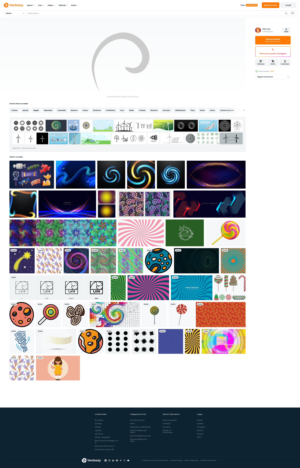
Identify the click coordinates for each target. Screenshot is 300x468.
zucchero (166, 110)
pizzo (192, 110)
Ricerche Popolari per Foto (140, 436)
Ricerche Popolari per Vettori (138, 431)
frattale (142, 110)
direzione (97, 110)
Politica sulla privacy (191, 460)
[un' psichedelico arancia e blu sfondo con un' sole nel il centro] (233, 260)
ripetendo (48, 110)
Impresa (98, 430)
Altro (199, 437)
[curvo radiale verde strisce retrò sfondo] (118, 287)
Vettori (30, 5)
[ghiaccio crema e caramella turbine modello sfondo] (141, 233)
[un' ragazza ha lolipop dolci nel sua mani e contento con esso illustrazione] (58, 368)
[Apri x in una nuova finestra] (124, 460)
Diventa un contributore (167, 431)
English (200, 420)
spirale (25, 110)
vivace (85, 110)
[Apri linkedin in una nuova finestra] (113, 460)
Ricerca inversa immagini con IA (106, 441)
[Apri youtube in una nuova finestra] (128, 460)
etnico (212, 110)
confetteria (110, 110)
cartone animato (227, 110)
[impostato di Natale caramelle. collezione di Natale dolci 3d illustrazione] (230, 287)
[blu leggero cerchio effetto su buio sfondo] (111, 175)
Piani (243, 5)
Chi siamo (166, 427)
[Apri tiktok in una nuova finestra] (121, 460)
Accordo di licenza (137, 420)
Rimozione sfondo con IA (104, 446)
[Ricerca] (286, 13)
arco (122, 110)
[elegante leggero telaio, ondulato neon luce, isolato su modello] (23, 204)
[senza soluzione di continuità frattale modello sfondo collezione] (62, 233)
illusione (154, 110)
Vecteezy (98, 423)
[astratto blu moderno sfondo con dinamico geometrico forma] (209, 204)
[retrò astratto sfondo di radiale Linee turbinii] (148, 287)
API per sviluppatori (103, 437)
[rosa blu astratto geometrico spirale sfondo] (76, 260)
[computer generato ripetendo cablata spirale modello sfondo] (103, 260)
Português (201, 427)
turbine (14, 110)
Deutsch (200, 430)
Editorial (62, 5)
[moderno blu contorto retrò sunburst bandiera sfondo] (191, 287)
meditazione (180, 110)
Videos (50, 5)
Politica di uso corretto (208, 460)
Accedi (288, 5)
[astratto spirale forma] (117, 341)
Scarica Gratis (273, 40)
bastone (74, 110)
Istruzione (99, 434)
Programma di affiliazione (140, 427)
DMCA (132, 423)
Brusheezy (99, 420)
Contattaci (167, 423)
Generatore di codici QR (104, 449)
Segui (286, 32)
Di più (73, 5)
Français (200, 434)
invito (202, 110)
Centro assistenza (170, 420)
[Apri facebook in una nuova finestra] (106, 460)
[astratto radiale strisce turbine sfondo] (192, 341)
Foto (40, 5)
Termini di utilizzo (176, 460)
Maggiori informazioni (265, 77)
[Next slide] (242, 110)
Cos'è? (272, 71)
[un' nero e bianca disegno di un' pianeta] (158, 260)
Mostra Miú (231, 138)
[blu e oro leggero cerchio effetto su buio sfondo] (141, 175)
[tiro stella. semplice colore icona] (22, 260)
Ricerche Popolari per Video (138, 440)
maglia (36, 110)
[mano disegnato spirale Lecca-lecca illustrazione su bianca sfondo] (181, 314)
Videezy (98, 427)
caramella (62, 110)
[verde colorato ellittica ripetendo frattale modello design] (130, 260)
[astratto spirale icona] (144, 341)
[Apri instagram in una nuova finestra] (109, 460)
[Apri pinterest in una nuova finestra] (117, 460)
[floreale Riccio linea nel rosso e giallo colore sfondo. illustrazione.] (221, 314)
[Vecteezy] (13, 5)
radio (131, 110)
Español (200, 423)
